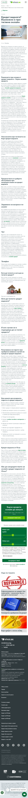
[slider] (13, 535)
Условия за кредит (5, 702)
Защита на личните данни (7, 694)
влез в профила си (17, 565)
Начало (3, 5)
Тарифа (3, 689)
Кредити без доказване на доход (9, 728)
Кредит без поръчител (6, 734)
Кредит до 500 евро (5, 715)
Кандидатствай (14, 561)
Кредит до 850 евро (5, 718)
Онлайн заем (4, 705)
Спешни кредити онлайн (7, 736)
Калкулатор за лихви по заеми (8, 723)
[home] (15, 2)
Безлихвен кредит (5, 710)
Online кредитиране (6, 707)
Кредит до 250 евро (5, 713)
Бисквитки (3, 697)
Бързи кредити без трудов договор (9, 726)
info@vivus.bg (6, 643)
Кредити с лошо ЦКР (6, 739)
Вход (3, 2)
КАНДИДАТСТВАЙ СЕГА (14, 518)
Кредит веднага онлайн (6, 731)
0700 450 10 (10, 645)
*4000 (5, 647)
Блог (8, 5)
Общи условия (4, 686)
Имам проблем (4, 692)
